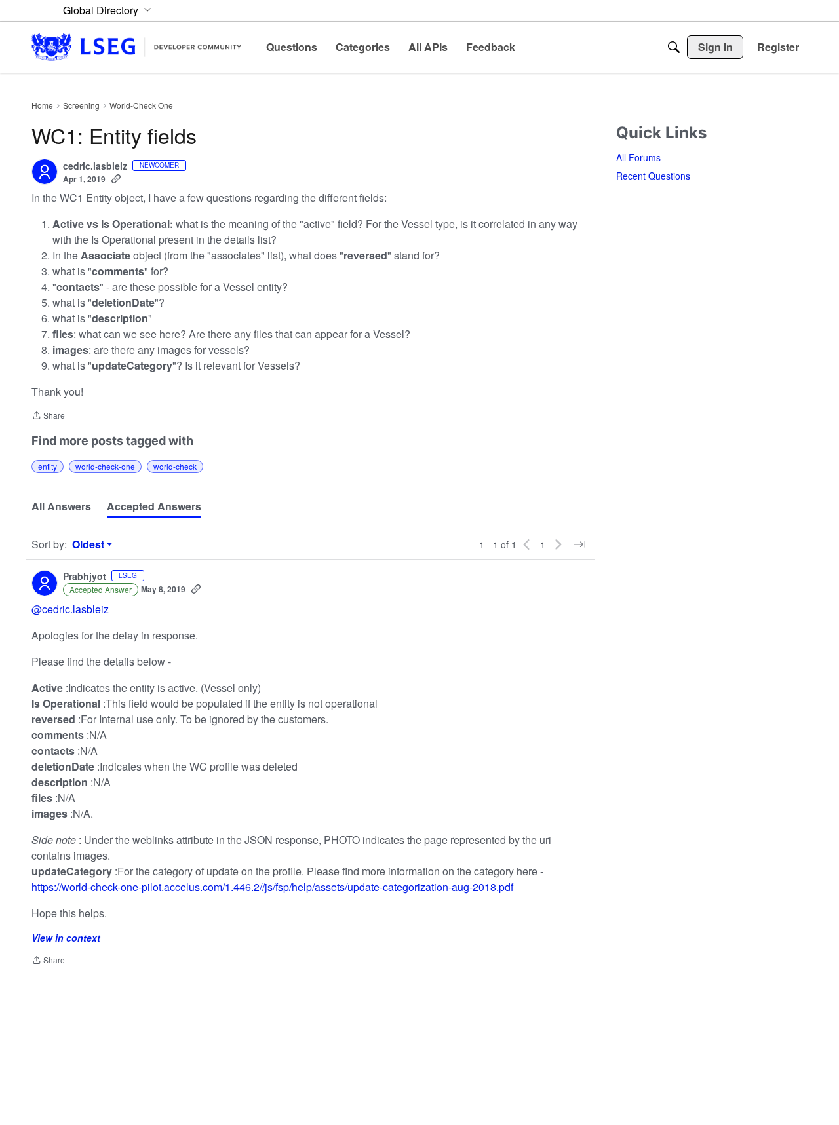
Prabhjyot (84, 576)
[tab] (61, 506)
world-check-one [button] (105, 466)
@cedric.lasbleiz (70, 609)
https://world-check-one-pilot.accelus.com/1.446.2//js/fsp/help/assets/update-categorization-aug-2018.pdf (272, 886)
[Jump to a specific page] (579, 544)
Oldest (89, 544)
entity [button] (47, 466)
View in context (65, 937)
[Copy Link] (116, 179)
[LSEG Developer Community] (136, 46)
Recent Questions (653, 175)
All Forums (638, 157)
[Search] (674, 47)
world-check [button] (175, 466)
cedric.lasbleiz (95, 166)
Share (48, 416)
